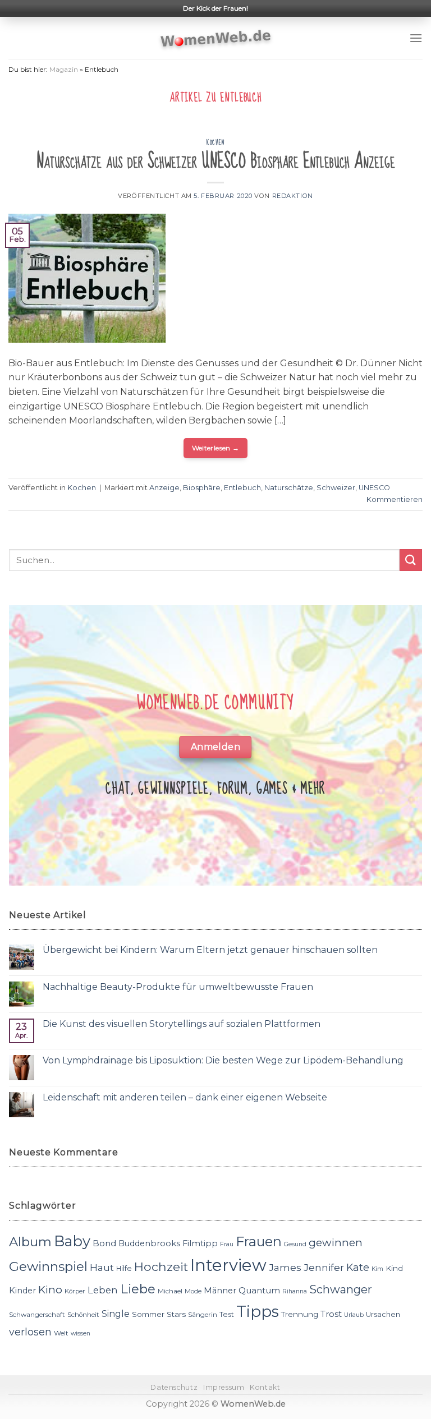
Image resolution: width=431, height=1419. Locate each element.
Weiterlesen (216, 448)
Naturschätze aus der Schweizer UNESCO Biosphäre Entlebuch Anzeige (215, 161)
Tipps (257, 1311)
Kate (357, 1267)
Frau (226, 1244)
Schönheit (83, 1315)
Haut (102, 1267)
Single (116, 1314)
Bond (104, 1243)
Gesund (295, 1244)
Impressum (224, 1387)
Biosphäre (202, 487)
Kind (394, 1268)
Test (226, 1314)
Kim (377, 1269)
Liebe (137, 1289)
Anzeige (164, 487)
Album (30, 1242)
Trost (331, 1314)
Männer (220, 1291)
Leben (103, 1290)
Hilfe (124, 1268)
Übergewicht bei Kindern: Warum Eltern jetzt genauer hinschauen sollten (210, 950)
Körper (75, 1291)
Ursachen (383, 1314)
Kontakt (265, 1387)
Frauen (259, 1241)
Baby (72, 1241)
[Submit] (411, 560)
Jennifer (324, 1267)
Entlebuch (242, 487)
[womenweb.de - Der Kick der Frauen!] (215, 38)
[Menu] (416, 38)
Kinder (22, 1291)
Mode (193, 1291)
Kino (50, 1289)
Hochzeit (161, 1266)
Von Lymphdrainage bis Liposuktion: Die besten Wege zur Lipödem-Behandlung (223, 1060)
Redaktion (292, 196)
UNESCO (374, 487)
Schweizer (336, 487)
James (285, 1267)
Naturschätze (288, 487)
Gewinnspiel (48, 1266)
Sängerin (202, 1315)
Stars (176, 1314)
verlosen (30, 1332)
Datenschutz (174, 1387)
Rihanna (294, 1291)
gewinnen (336, 1242)
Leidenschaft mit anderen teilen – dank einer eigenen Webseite (185, 1097)
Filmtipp (200, 1243)
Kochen (215, 142)
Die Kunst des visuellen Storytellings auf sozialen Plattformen (181, 1024)
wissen (80, 1333)
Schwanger (340, 1289)
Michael (170, 1291)
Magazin (63, 69)
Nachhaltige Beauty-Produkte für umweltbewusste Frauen (178, 987)
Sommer (148, 1314)
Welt (61, 1333)
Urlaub (354, 1315)
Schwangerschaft (37, 1315)
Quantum (259, 1290)
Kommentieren (394, 499)
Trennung (299, 1314)
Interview (228, 1265)
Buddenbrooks (149, 1243)
